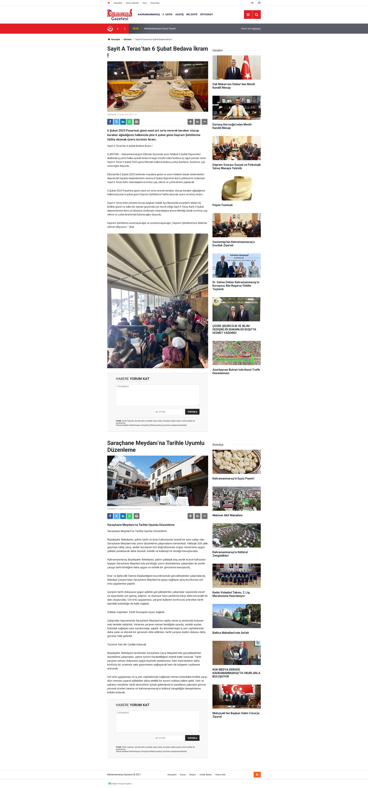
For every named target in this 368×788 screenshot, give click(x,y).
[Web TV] (252, 2)
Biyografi (206, 14)
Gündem (128, 39)
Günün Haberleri (132, 3)
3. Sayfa (167, 14)
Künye (183, 774)
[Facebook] (110, 122)
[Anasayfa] (108, 3)
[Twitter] (116, 122)
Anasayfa (115, 39)
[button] (190, 122)
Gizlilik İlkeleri (206, 774)
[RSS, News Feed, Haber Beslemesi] (257, 774)
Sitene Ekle (154, 3)
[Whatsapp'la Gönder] (129, 122)
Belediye (192, 14)
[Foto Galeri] (259, 2)
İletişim (192, 774)
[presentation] (117, 28)
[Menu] (248, 14)
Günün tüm (251, 28)
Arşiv (145, 3)
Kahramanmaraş (149, 14)
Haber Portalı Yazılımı (122, 784)
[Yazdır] (136, 122)
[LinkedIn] (123, 122)
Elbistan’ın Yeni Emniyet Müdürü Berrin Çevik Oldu (168, 28)
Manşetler (118, 3)
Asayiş (179, 14)
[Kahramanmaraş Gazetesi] (119, 14)
